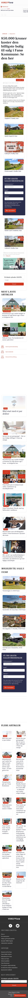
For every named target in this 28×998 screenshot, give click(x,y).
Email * (6, 190)
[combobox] (5, 199)
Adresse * (7, 196)
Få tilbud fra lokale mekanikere (9, 967)
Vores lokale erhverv (6, 954)
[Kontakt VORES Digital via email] (17, 926)
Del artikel (19, 80)
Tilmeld (14, 284)
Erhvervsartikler (5, 961)
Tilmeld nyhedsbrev (20, 995)
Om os (2, 934)
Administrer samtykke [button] (7, 943)
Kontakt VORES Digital (7, 941)
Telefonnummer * (9, 184)
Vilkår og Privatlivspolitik (7, 938)
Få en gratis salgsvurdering (8, 965)
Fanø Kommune (5, 963)
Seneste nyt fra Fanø (6, 952)
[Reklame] (14, 264)
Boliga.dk (8, 256)
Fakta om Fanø (5, 958)
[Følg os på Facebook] (10, 926)
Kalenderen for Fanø (6, 956)
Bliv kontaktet (10, 211)
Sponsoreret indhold (6, 970)
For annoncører (5, 936)
